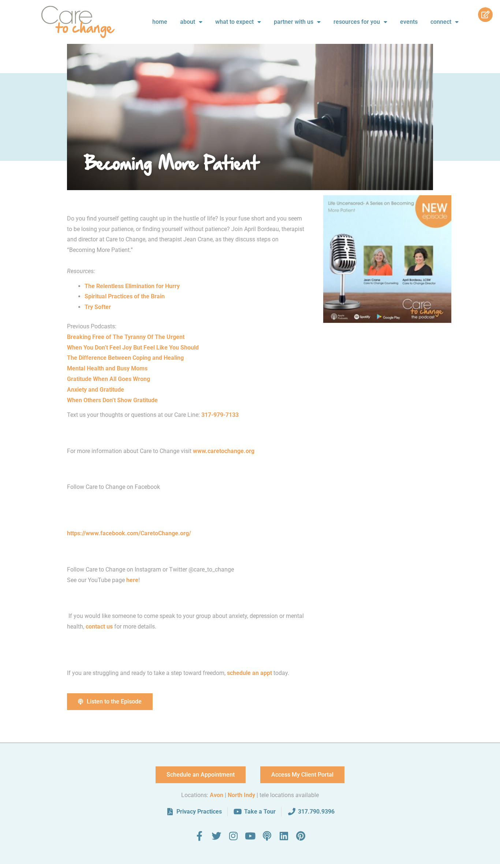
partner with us (293, 21)
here (132, 580)
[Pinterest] (300, 836)
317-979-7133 (220, 414)
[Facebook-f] (199, 836)
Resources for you (356, 21)
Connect (440, 21)
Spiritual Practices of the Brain (125, 296)
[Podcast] (267, 836)
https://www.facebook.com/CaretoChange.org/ (129, 533)
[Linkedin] (283, 836)
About (187, 21)
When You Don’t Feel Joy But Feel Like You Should (133, 347)
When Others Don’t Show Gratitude (113, 400)
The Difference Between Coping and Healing (125, 357)
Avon (216, 795)
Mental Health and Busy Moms (107, 368)
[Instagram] (233, 836)
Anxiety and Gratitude (95, 389)
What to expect (234, 21)
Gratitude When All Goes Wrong (108, 379)
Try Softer (98, 306)
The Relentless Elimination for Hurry (132, 286)
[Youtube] (250, 836)
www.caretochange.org (224, 451)
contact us (99, 626)
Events (409, 21)
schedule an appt (249, 672)
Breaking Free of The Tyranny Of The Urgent (125, 336)
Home (159, 21)
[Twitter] (216, 836)
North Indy (241, 795)
